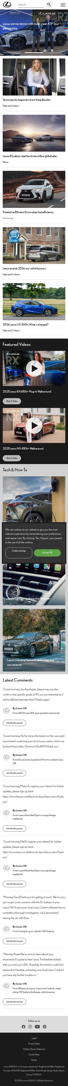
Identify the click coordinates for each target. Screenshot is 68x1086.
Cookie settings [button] (19, 550)
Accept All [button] (47, 552)
